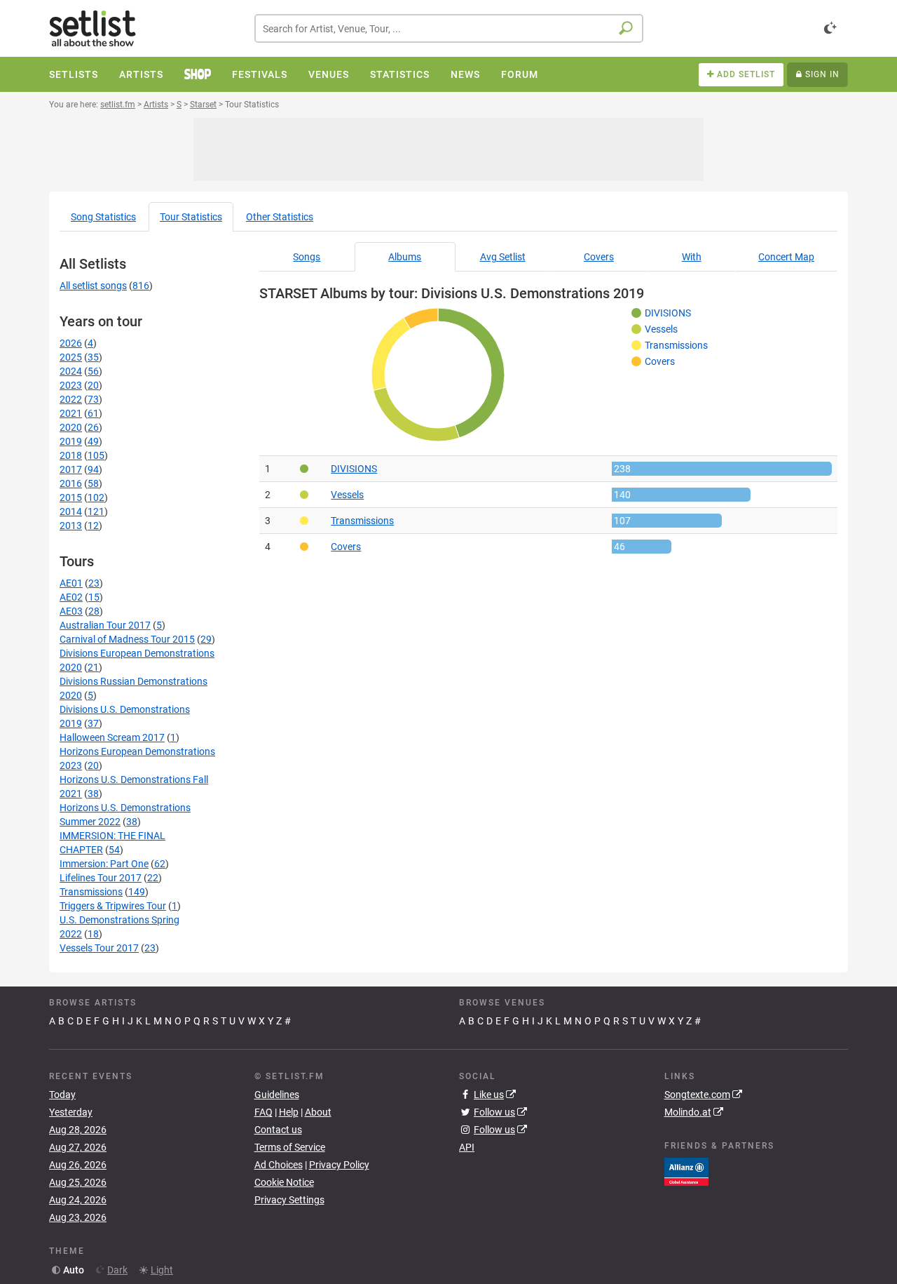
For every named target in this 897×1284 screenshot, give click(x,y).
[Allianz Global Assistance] (686, 1170)
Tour (191, 216)
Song (103, 216)
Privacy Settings (289, 1199)
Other (279, 216)
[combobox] (448, 28)
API (466, 1147)
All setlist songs (93, 285)
